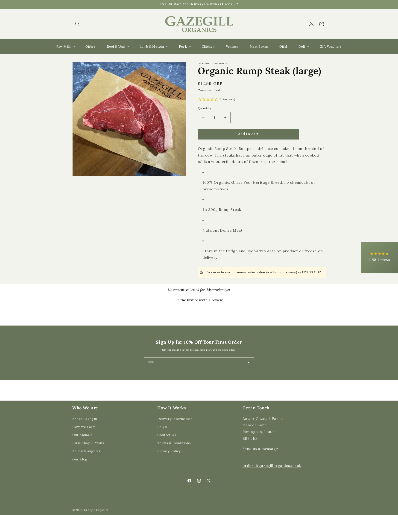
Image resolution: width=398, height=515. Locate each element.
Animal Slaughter (86, 451)
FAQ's (162, 427)
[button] (77, 24)
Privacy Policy (168, 451)
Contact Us (166, 435)
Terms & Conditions (174, 443)
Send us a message (260, 448)
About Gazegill (84, 418)
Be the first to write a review (199, 300)
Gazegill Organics (96, 510)
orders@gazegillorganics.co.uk (272, 465)
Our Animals (82, 435)
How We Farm (84, 427)
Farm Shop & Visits (88, 443)
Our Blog (80, 459)
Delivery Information (174, 418)
